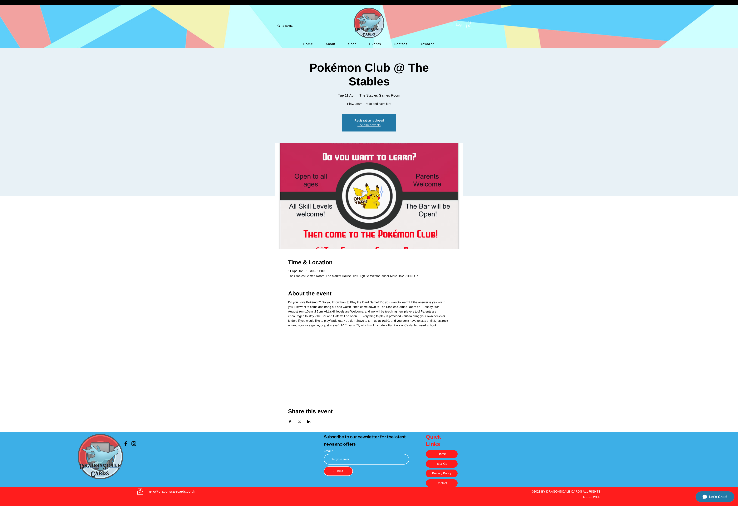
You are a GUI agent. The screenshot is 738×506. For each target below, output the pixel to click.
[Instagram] (134, 444)
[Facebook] (126, 444)
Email (328, 450)
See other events (369, 125)
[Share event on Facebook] (290, 421)
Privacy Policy (441, 473)
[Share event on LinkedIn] (309, 421)
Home (442, 454)
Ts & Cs (441, 463)
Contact (441, 483)
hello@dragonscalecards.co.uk (171, 491)
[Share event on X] (299, 421)
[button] (469, 24)
